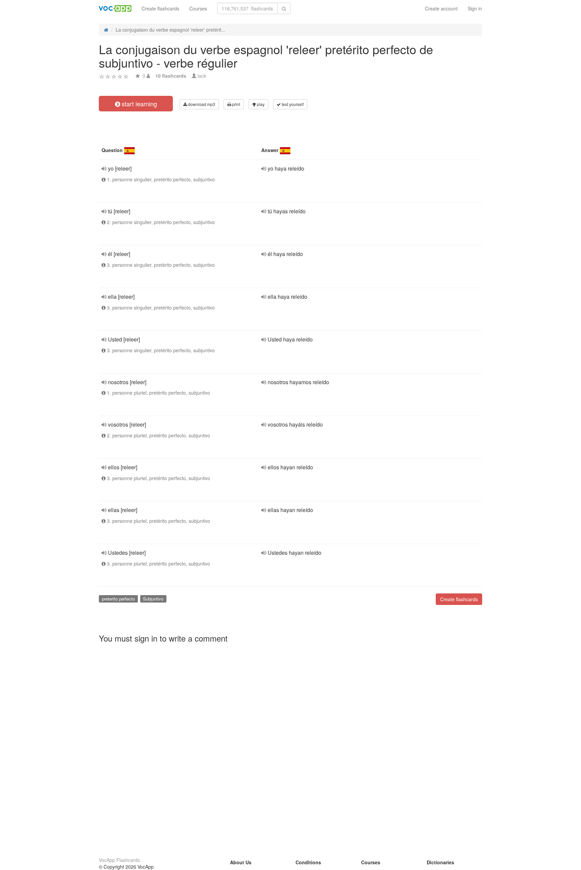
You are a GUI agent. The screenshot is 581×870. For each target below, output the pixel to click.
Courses (198, 8)
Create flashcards (160, 8)
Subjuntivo (153, 598)
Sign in (475, 8)
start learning (138, 103)
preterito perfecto (118, 598)
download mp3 (201, 104)
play (260, 104)
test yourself (292, 104)
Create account (441, 8)
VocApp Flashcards (119, 860)
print (235, 104)
